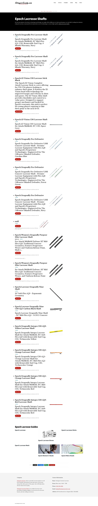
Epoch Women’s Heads (46, 456)
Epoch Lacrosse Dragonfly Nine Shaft (29, 288)
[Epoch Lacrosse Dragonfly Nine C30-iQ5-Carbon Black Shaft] (55, 309)
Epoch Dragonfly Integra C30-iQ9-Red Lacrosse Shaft (31, 401)
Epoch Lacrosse (49, 11)
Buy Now (18, 48)
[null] (43, 225)
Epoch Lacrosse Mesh (22, 445)
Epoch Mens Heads (68, 456)
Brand (45, 11)
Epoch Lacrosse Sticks (69, 430)
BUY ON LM (19, 111)
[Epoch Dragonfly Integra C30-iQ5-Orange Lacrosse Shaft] (55, 353)
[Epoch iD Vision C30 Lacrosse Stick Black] (55, 86)
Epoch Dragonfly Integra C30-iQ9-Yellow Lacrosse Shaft (31, 327)
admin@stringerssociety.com (63, 488)
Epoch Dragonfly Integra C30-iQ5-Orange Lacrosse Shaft (31, 351)
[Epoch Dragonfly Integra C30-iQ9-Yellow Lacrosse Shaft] (55, 331)
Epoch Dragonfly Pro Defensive (29, 139)
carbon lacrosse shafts (63, 23)
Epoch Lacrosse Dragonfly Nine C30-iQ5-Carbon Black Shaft (29, 307)
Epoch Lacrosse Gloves (46, 440)
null (17, 221)
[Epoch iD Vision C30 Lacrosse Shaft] (55, 125)
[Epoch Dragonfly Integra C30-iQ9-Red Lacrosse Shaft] (55, 405)
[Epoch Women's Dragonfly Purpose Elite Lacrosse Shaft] (55, 242)
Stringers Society (21, 480)
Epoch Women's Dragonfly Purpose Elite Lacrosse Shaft (31, 236)
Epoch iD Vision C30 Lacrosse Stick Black (31, 79)
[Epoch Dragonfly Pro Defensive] (55, 145)
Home (42, 11)
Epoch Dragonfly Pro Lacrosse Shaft (31, 35)
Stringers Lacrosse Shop (23, 488)
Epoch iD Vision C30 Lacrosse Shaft (31, 119)
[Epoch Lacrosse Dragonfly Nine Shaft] (55, 294)
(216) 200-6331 (59, 486)
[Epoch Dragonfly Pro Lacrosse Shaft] (55, 40)
